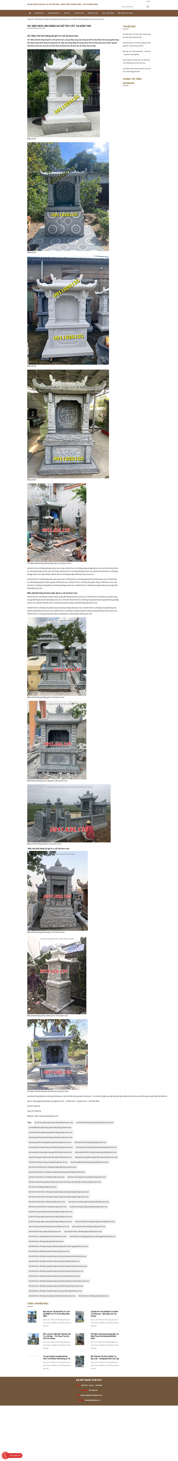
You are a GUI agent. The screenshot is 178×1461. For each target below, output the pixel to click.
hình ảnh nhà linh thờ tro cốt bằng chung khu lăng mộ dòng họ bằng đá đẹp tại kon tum (59, 1192)
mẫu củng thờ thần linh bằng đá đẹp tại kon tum (88, 1226)
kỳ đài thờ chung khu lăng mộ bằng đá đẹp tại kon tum (88, 1207)
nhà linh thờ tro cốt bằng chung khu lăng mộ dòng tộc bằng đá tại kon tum (54, 1276)
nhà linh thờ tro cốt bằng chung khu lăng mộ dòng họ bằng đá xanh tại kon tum (56, 1271)
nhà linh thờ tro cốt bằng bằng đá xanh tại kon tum (46, 1241)
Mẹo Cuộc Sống (108, 13)
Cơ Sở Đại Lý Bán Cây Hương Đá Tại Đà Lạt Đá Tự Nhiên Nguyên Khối (137, 70)
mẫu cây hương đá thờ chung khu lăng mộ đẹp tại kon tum (49, 1226)
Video (148, 1)
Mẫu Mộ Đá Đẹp (53, 13)
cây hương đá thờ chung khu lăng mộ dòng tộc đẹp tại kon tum (50, 1137)
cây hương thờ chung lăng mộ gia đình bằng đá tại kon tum (96, 1147)
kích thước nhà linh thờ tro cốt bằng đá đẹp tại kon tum (48, 1207)
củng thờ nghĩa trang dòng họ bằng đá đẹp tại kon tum (89, 1162)
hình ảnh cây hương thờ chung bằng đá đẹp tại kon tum (87, 1177)
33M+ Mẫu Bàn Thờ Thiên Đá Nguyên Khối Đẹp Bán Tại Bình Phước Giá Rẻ (137, 44)
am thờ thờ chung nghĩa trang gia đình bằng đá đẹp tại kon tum (50, 1132)
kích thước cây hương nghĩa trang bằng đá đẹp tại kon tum (88, 1202)
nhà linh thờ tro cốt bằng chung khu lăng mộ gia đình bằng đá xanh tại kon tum (56, 1286)
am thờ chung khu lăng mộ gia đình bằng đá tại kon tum (54, 1122)
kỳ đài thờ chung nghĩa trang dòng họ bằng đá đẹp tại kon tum (50, 1217)
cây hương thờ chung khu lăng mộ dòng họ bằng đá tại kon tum (51, 1147)
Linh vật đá (78, 13)
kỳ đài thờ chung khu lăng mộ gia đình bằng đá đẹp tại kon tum (50, 1212)
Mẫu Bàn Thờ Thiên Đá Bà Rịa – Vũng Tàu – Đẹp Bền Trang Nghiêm (137, 53)
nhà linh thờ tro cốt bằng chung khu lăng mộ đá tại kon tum (49, 1251)
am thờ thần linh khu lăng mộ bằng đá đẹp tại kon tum (94, 1122)
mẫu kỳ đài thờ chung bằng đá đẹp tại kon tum (45, 1231)
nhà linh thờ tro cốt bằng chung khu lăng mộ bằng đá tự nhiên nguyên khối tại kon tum (58, 1246)
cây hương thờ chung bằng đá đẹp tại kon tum (90, 1142)
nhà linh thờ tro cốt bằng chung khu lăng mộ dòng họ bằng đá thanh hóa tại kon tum (58, 1266)
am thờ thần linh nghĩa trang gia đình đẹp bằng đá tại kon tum (50, 1127)
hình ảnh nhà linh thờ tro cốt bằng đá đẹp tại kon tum (47, 1202)
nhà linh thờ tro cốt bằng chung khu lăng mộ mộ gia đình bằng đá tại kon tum (55, 1291)
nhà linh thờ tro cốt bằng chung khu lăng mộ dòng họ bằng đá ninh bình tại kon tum (57, 1256)
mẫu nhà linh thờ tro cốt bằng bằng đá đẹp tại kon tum (83, 1231)
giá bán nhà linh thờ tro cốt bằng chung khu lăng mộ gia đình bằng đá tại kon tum (57, 1172)
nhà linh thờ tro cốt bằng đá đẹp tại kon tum (93, 1296)
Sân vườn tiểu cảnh (125, 13)
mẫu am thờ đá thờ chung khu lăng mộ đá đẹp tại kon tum (95, 1221)
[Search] (148, 6)
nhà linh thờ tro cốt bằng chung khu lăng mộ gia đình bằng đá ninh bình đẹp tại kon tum (59, 1281)
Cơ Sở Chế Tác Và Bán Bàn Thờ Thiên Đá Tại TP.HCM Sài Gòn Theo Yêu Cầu (136, 61)
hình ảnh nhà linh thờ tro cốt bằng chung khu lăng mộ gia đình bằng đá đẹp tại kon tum (59, 1197)
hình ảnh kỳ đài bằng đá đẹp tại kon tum (43, 1187)
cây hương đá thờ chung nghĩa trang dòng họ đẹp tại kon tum (50, 1142)
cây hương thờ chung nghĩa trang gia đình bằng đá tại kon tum (50, 1152)
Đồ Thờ (67, 13)
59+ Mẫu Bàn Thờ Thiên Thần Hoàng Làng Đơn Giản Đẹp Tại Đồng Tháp (137, 35)
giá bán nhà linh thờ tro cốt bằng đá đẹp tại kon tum (47, 1177)
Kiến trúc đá (93, 13)
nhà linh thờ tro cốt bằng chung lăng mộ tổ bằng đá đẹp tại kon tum (52, 1296)
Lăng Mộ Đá (39, 13)
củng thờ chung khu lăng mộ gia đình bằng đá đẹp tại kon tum (50, 1157)
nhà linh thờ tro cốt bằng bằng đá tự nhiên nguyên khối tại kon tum (92, 1236)
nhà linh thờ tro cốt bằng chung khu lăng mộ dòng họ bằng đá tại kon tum (54, 1261)
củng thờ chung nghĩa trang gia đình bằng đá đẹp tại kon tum (96, 1157)
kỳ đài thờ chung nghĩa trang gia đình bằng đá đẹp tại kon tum (50, 1221)
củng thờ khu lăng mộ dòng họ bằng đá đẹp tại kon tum (48, 1162)
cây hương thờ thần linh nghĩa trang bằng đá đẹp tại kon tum (96, 1152)
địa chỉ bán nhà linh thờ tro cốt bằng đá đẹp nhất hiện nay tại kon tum (52, 1167)
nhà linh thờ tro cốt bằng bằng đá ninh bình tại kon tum (47, 1236)
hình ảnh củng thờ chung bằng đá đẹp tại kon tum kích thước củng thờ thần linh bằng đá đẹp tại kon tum (65, 1182)
